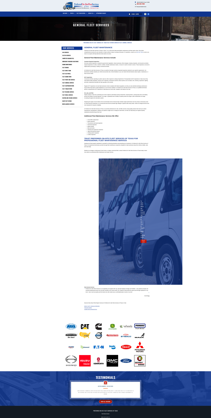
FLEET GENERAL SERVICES (125, 42)
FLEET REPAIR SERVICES (113, 42)
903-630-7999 (141, 4)
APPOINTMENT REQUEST (101, 13)
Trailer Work (88, 307)
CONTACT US (90, 13)
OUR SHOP (65, 13)
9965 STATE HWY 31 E (83, 23)
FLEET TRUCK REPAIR (81, 13)
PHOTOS (72, 13)
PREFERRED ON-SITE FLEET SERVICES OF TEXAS (95, 42)
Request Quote (143, 241)
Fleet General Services (89, 287)
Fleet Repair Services (105, 413)
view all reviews (105, 401)
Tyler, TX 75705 (90, 23)
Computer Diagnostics (90, 309)
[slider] (105, 388)
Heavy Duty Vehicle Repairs (92, 306)
